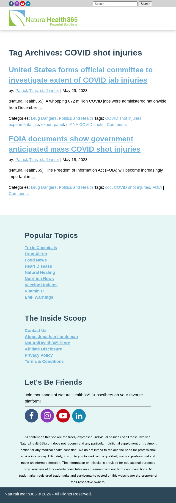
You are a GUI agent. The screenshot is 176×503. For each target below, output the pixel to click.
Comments (117, 124)
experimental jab (24, 124)
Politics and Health (76, 118)
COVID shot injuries (123, 118)
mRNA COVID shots (84, 124)
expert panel (52, 124)
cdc (108, 187)
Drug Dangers (44, 118)
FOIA (157, 187)
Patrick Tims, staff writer (37, 90)
